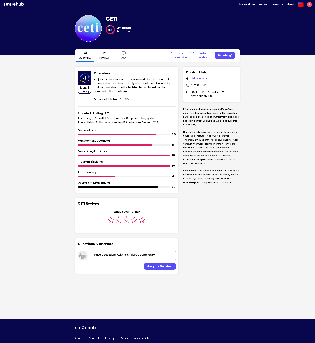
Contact (94, 338)
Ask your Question (160, 266)
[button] (309, 4)
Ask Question (181, 55)
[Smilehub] (13, 5)
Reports (264, 4)
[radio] (111, 219)
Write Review (203, 55)
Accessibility (142, 338)
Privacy (109, 338)
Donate (278, 4)
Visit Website (199, 78)
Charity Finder (246, 4)
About (290, 4)
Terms (124, 338)
